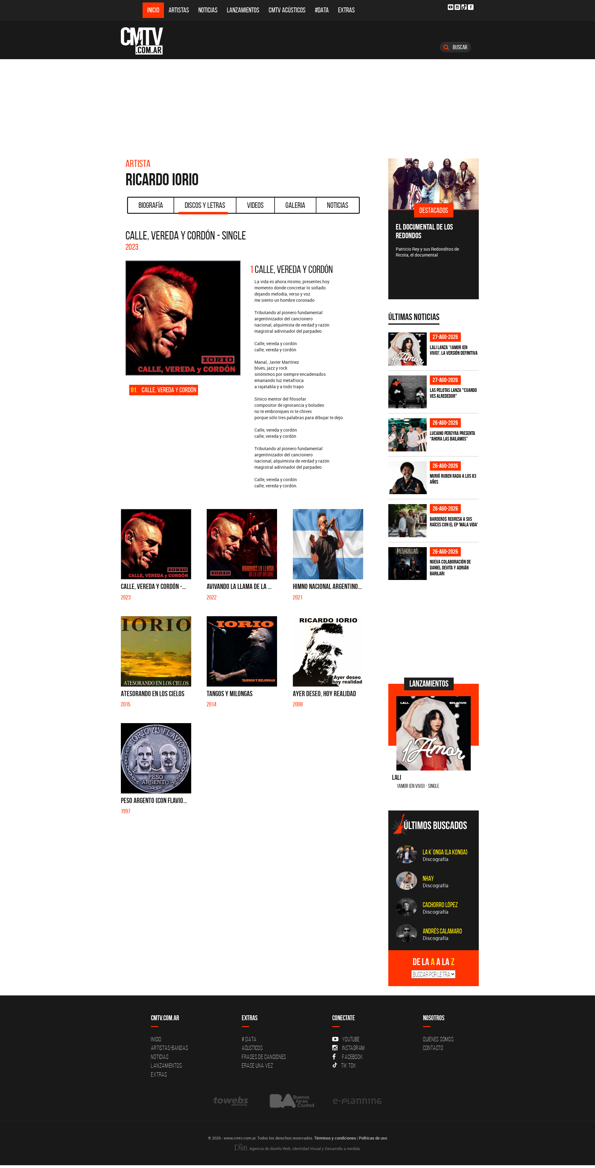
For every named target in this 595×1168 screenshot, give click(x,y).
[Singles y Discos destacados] (459, 183)
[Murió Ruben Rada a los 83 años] (407, 477)
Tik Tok (348, 1065)
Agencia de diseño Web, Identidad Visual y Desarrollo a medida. (305, 1148)
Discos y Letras (205, 205)
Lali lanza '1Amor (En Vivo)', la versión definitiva (454, 350)
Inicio (153, 10)
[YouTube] (450, 7)
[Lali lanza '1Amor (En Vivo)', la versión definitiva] (407, 349)
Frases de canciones (264, 1056)
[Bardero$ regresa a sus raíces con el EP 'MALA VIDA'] (407, 520)
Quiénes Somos (438, 1039)
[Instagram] (457, 7)
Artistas (179, 10)
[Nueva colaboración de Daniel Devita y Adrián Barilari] (407, 563)
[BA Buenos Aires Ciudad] (291, 1101)
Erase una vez (257, 1065)
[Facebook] (471, 7)
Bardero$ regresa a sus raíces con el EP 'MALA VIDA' (454, 522)
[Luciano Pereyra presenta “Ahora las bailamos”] (407, 434)
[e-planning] (357, 1101)
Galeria (295, 205)
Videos (255, 205)
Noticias (208, 10)
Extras (346, 10)
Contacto (433, 1047)
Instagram (353, 1047)
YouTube (350, 1039)
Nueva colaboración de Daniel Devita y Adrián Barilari (450, 567)
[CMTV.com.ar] (146, 41)
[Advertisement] (297, 105)
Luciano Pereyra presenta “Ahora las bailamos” (452, 436)
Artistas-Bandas (169, 1047)
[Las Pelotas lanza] (407, 392)
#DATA (322, 10)
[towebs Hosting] (231, 1101)
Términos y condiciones (335, 1138)
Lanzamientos (243, 10)
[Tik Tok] (464, 7)
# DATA (249, 1039)
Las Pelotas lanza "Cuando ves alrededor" (453, 393)
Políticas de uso (373, 1138)
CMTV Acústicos (287, 10)
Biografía (151, 205)
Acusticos (252, 1047)
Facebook (352, 1056)
